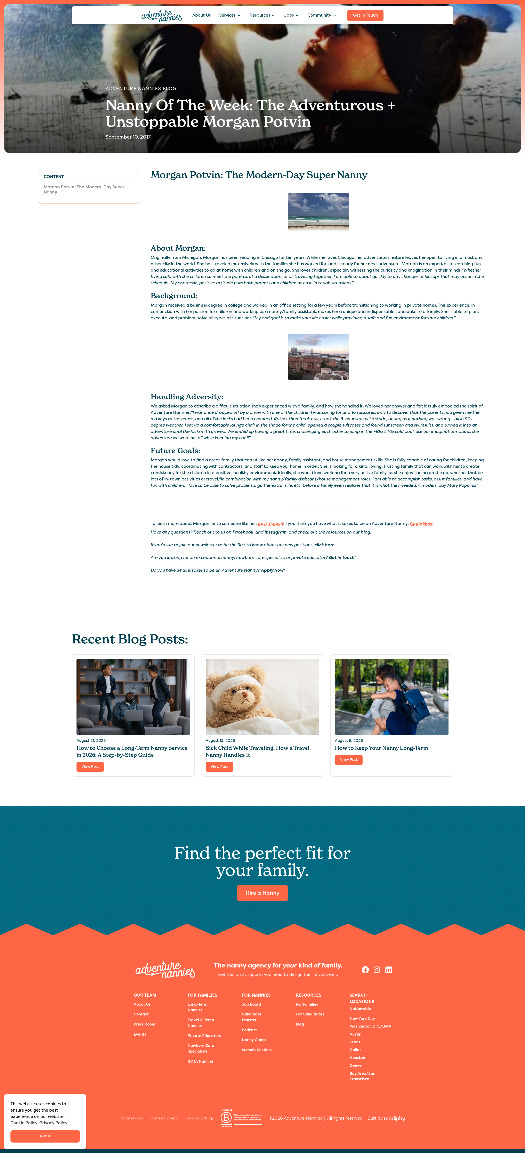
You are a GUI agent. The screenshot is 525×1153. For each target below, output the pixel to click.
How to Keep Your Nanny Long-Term (381, 748)
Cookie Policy (24, 1123)
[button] (230, 15)
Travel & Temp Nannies (201, 1023)
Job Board (251, 1004)
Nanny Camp (254, 1039)
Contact (141, 1014)
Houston (357, 1057)
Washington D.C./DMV (370, 1026)
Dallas (355, 1049)
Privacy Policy (131, 1118)
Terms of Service (164, 1118)
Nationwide (360, 1008)
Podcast (249, 1030)
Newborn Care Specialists (201, 1048)
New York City (362, 1018)
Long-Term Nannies (197, 1007)
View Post (90, 766)
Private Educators (204, 1035)
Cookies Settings (199, 1118)
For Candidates (310, 1014)
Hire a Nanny (262, 892)
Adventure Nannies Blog (141, 88)
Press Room (144, 1024)
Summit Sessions (257, 1049)
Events (140, 1034)
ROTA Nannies (201, 1061)
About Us (201, 15)
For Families (307, 1004)
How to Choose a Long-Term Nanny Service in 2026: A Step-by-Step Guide (132, 751)
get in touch (270, 523)
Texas (355, 1042)
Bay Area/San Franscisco (362, 1076)
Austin (355, 1034)
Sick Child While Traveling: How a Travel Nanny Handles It (257, 751)
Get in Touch (365, 15)
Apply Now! (422, 523)
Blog (300, 1024)
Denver (356, 1065)
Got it (45, 1136)
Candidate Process (251, 1017)
